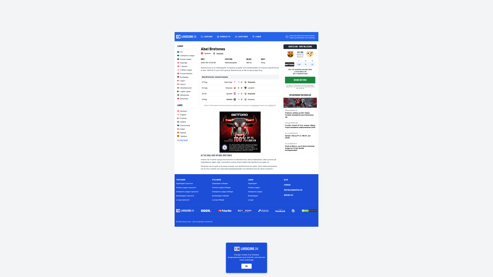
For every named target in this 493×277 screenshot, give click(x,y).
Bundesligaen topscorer (185, 196)
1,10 (299, 64)
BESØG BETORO (300, 80)
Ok (246, 266)
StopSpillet (255, 105)
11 (305, 64)
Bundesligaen (253, 196)
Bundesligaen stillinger (220, 196)
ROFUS (271, 105)
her (252, 260)
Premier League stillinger (221, 187)
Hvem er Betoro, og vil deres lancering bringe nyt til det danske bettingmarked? (299, 148)
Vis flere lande (182, 140)
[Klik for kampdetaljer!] (240, 82)
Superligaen (252, 183)
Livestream (243, 36)
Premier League (254, 187)
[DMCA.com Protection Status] (309, 210)
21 (312, 64)
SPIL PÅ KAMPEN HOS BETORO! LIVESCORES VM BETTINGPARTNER (300, 71)
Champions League (255, 192)
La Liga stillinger (218, 200)
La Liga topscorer (182, 200)
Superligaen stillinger (220, 183)
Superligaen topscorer (184, 183)
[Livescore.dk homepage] (186, 37)
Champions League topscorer (187, 192)
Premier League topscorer (186, 187)
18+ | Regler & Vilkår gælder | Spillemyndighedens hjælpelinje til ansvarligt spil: (300, 85)
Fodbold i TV (225, 36)
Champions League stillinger (222, 192)
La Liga (250, 200)
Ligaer (258, 36)
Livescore (208, 36)
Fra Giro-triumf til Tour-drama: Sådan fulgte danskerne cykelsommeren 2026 (300, 126)
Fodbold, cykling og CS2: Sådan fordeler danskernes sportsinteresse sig (299, 115)
